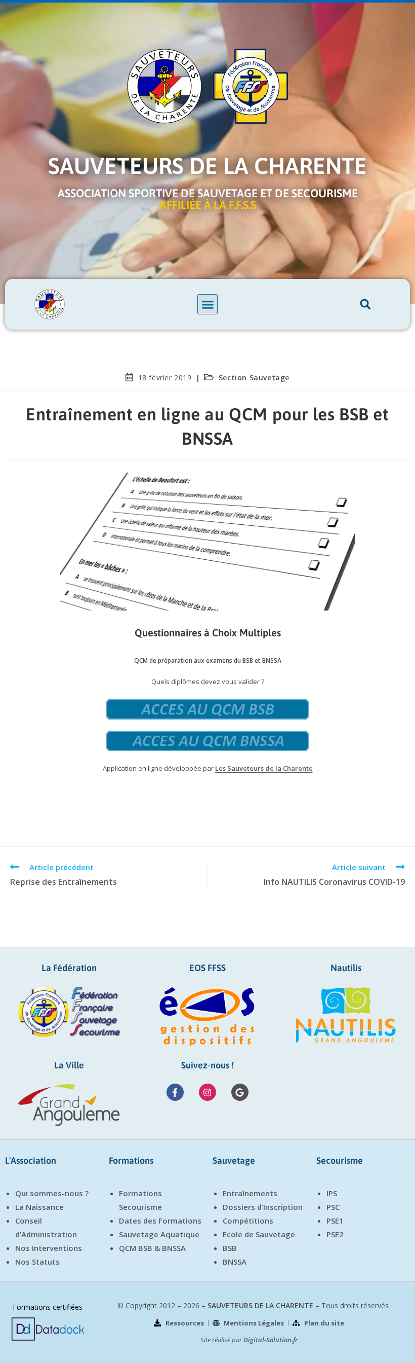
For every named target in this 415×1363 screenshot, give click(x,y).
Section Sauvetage (254, 377)
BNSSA (234, 1262)
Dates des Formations (160, 1220)
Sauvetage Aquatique (159, 1234)
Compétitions (248, 1220)
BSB (230, 1248)
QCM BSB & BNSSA (152, 1248)
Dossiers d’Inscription (263, 1207)
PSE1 (335, 1220)
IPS (331, 1193)
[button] (207, 304)
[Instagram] (207, 1092)
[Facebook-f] (175, 1092)
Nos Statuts (37, 1262)
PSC (333, 1207)
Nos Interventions (48, 1248)
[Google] (239, 1092)
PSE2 (335, 1234)
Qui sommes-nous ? (52, 1193)
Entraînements (250, 1193)
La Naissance (39, 1207)
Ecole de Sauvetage (259, 1234)
